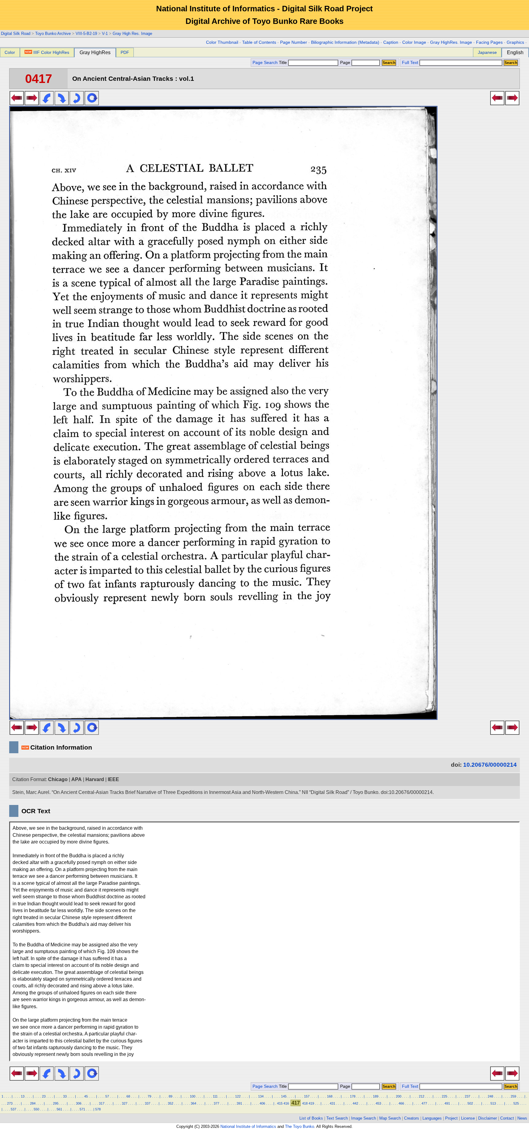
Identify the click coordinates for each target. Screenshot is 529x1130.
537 (13, 1109)
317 (101, 1103)
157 (307, 1096)
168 (329, 1096)
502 (470, 1103)
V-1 (105, 33)
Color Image (414, 42)
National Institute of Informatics (248, 1126)
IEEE (113, 779)
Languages (432, 1118)
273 (10, 1103)
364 (193, 1103)
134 (261, 1096)
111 (215, 1096)
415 (280, 1103)
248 (490, 1096)
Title (283, 62)
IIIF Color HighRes (51, 52)
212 (421, 1096)
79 (149, 1096)
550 (36, 1109)
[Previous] (16, 103)
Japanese (487, 52)
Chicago (58, 779)
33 (65, 1096)
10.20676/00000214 (490, 764)
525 (516, 1103)
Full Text (410, 62)
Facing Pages (489, 42)
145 (284, 1096)
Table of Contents (259, 42)
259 (513, 1096)
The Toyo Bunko (299, 1126)
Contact (507, 1118)
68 (128, 1096)
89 (170, 1096)
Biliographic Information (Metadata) (345, 42)
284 (33, 1103)
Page (345, 62)
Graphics (515, 42)
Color (10, 52)
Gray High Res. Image (132, 33)
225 (444, 1096)
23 (44, 1096)
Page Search (265, 62)
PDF (125, 52)
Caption (390, 42)
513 (493, 1103)
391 (239, 1103)
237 (467, 1096)
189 (375, 1096)
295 (55, 1103)
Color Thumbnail (222, 42)
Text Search (337, 1118)
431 (332, 1103)
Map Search (390, 1118)
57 (107, 1096)
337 (147, 1103)
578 (98, 1109)
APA (76, 779)
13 (22, 1096)
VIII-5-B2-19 (86, 33)
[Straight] (91, 103)
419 (311, 1103)
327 (124, 1103)
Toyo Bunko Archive (53, 33)
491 (447, 1103)
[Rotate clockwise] (61, 103)
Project (451, 1118)
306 (78, 1103)
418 (305, 1103)
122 (238, 1096)
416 (286, 1103)
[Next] (31, 103)
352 (170, 1103)
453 (378, 1103)
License (468, 1118)
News (522, 1118)
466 (401, 1103)
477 (424, 1103)
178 (352, 1096)
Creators (411, 1118)
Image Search (363, 1118)
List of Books (311, 1118)
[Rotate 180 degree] (76, 103)
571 (82, 1109)
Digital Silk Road (15, 33)
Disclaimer (487, 1118)
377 (216, 1103)
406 (262, 1103)
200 (398, 1096)
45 (86, 1096)
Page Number (293, 42)
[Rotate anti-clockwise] (46, 103)
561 (59, 1109)
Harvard (94, 779)
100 (192, 1096)
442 (355, 1103)
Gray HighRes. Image (451, 42)
